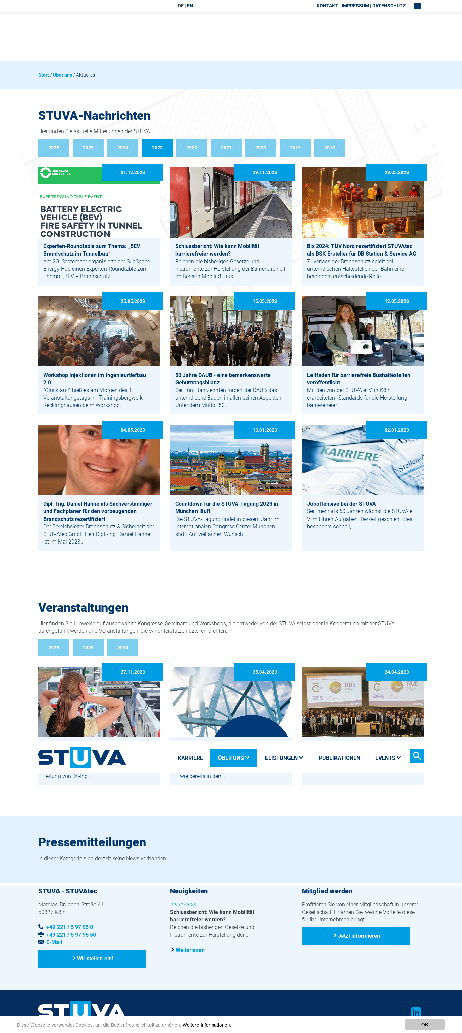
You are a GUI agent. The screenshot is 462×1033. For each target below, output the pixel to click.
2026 (53, 147)
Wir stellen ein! (95, 958)
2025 (88, 147)
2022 (191, 147)
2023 (157, 147)
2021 (226, 147)
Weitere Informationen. (207, 1024)
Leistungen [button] (281, 758)
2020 (260, 147)
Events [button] (385, 758)
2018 (329, 147)
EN (190, 5)
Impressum (355, 5)
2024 (122, 147)
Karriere (190, 758)
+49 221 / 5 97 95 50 (71, 935)
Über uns (62, 75)
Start (43, 75)
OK (424, 1024)
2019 (295, 147)
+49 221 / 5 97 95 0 (69, 927)
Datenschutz (389, 5)
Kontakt (327, 5)
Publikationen (339, 758)
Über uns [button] (231, 758)
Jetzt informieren (359, 935)
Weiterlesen (190, 950)
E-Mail (54, 942)
